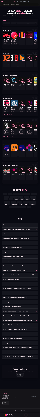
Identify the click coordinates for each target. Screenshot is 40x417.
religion (7, 201)
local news (26, 194)
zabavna (16, 199)
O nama (12, 395)
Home (13, 1)
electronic (12, 206)
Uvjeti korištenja (23, 397)
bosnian (26, 196)
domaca (13, 201)
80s (22, 199)
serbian (20, 194)
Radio (17, 1)
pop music (33, 201)
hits (6, 199)
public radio (13, 196)
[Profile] (38, 2)
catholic (27, 199)
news (11, 199)
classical (26, 201)
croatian (33, 196)
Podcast (20, 1)
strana (19, 201)
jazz (29, 206)
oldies (26, 204)
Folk (15, 194)
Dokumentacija (13, 397)
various (20, 196)
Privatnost (22, 395)
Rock (10, 194)
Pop (5, 194)
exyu (21, 204)
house (33, 199)
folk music (32, 204)
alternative (14, 204)
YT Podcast (29, 1)
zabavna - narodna (21, 206)
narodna (34, 194)
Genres (24, 1)
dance (6, 196)
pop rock (7, 204)
